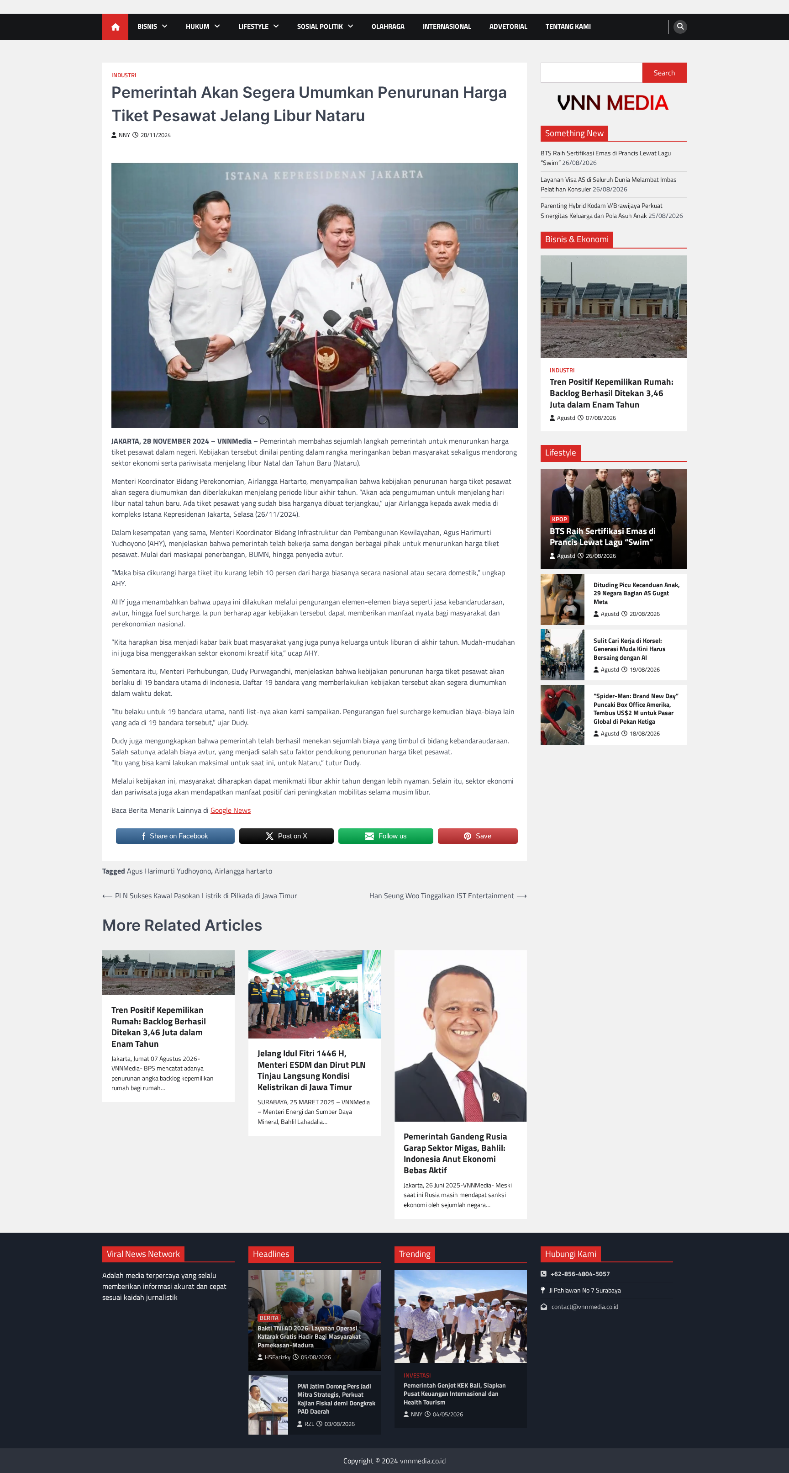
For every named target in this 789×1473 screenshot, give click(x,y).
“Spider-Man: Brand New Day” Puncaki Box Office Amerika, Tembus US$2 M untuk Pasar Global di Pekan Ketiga (636, 709)
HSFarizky (277, 1357)
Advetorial (508, 26)
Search (664, 72)
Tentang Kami (568, 26)
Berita (269, 1318)
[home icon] (115, 27)
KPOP (559, 519)
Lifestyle (253, 26)
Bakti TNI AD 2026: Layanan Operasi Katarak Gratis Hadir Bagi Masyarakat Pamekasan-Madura (309, 1337)
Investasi (417, 1375)
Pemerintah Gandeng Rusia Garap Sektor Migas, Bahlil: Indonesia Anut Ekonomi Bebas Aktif (455, 1153)
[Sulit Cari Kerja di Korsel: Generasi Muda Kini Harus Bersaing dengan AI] (562, 654)
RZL (309, 1424)
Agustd (566, 417)
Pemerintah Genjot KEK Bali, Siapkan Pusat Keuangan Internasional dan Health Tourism (455, 1394)
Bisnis (147, 26)
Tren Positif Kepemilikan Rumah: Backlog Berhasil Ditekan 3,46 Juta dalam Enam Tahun (158, 1026)
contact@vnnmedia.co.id (585, 1307)
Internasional (447, 26)
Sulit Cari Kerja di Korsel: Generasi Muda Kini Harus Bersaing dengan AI (630, 649)
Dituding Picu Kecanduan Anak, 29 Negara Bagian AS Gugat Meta (637, 593)
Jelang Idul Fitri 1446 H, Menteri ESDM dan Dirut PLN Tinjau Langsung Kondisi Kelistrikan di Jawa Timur (312, 1070)
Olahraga (388, 26)
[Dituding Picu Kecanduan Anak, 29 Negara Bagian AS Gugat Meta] (562, 599)
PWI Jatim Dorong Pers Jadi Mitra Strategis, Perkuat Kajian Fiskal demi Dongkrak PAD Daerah (336, 1399)
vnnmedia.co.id (423, 1460)
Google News (230, 810)
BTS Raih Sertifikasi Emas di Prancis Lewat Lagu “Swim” (606, 158)
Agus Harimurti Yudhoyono (169, 870)
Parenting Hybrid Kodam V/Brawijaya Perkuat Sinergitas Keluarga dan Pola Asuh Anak (602, 210)
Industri (124, 75)
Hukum (198, 26)
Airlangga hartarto (243, 870)
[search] (680, 27)
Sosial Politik (320, 26)
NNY (124, 135)
